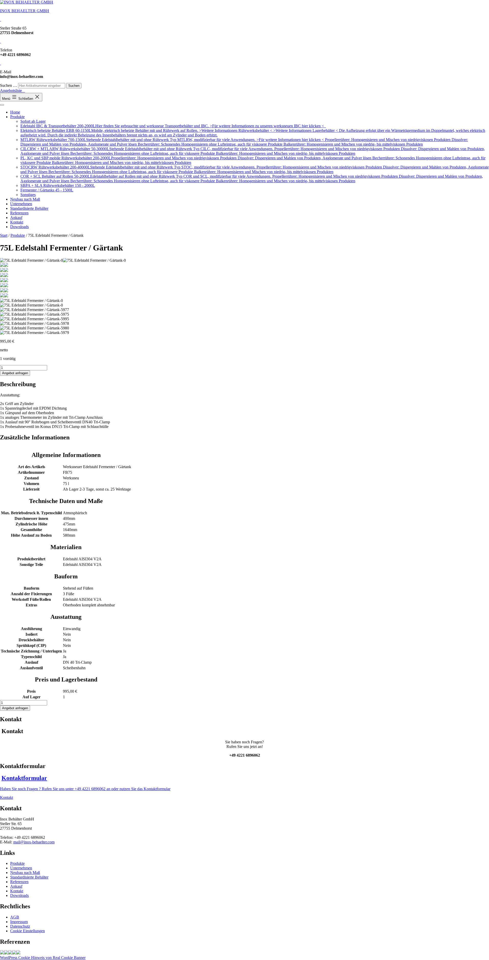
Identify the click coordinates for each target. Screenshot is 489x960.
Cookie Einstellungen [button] (27, 931)
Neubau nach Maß (25, 199)
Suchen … (8, 85)
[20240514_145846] (2, 953)
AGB (14, 917)
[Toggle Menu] (2, 105)
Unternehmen (21, 204)
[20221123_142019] (18, 953)
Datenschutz (20, 926)
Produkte (17, 117)
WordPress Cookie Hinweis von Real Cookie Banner (43, 957)
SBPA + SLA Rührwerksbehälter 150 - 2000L (57, 185)
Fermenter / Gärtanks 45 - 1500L (46, 190)
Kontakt (16, 222)
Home (15, 112)
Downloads (19, 227)
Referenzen (19, 213)
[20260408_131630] (14, 953)
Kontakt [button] (6, 797)
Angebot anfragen (15, 373)
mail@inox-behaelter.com (34, 842)
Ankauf (16, 217)
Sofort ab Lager (33, 121)
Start (3, 235)
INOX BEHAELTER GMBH (24, 11)
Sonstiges (28, 194)
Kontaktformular (24, 778)
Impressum (19, 922)
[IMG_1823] (10, 953)
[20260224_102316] (6, 953)
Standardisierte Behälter (29, 208)
